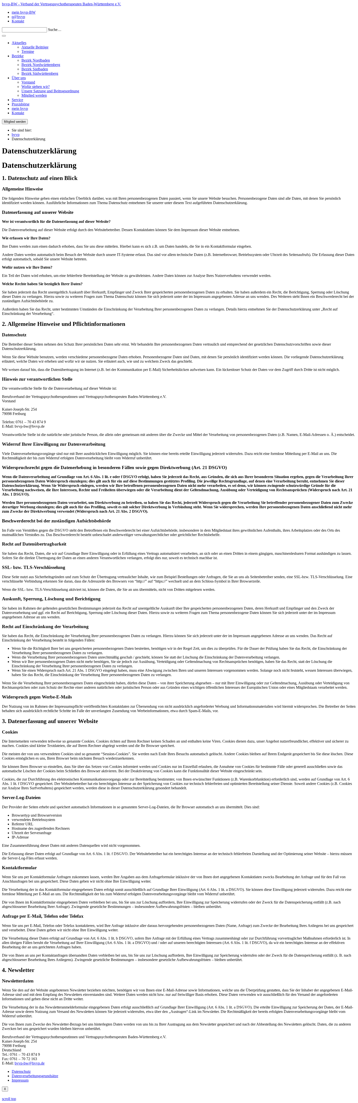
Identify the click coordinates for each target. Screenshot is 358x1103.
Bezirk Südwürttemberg (39, 73)
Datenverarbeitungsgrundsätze (35, 1076)
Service (17, 100)
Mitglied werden (34, 95)
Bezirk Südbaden (34, 69)
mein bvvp (20, 108)
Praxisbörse (20, 104)
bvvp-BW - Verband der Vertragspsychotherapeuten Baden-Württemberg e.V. (61, 4)
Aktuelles (19, 43)
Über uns (19, 78)
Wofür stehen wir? (35, 87)
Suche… (54, 30)
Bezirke (18, 56)
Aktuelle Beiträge (34, 47)
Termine (27, 51)
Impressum (20, 1080)
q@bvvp (18, 17)
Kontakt (18, 21)
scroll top (9, 1099)
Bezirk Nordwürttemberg (40, 65)
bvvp (15, 134)
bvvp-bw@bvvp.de (30, 1063)
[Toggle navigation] (4, 36)
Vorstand (28, 82)
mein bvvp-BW (24, 12)
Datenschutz (21, 1071)
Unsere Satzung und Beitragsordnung (50, 91)
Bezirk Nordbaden (35, 60)
